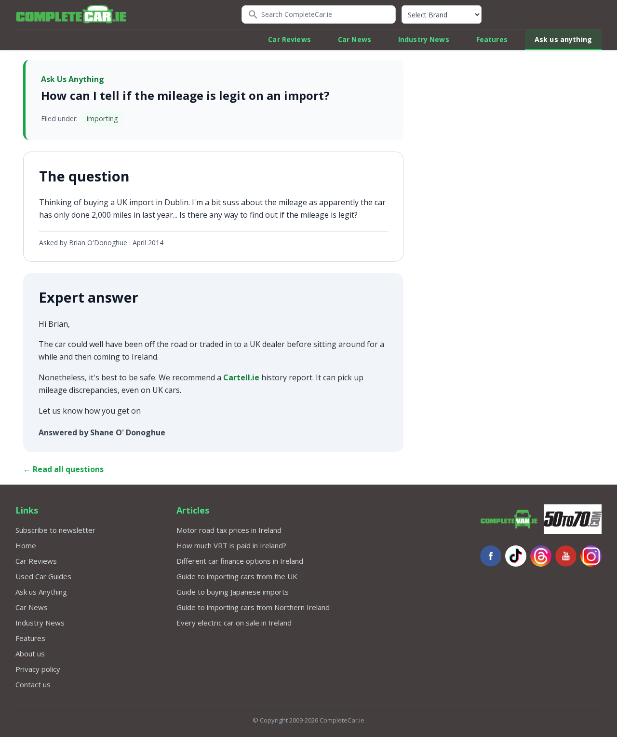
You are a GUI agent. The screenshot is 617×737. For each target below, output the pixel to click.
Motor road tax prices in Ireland (229, 530)
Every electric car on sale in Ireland (234, 622)
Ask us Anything (41, 592)
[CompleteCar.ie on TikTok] (515, 556)
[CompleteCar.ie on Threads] (540, 556)
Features (492, 39)
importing (102, 118)
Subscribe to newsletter (55, 530)
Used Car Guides (43, 576)
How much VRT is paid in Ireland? (231, 545)
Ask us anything (563, 39)
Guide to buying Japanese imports (232, 592)
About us (30, 653)
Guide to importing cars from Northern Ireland (253, 607)
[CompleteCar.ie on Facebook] (490, 556)
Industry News (423, 39)
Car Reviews (289, 39)
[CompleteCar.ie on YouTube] (566, 556)
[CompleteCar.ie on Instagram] (591, 556)
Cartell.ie (241, 377)
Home (25, 545)
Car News (354, 39)
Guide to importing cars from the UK (236, 576)
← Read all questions (63, 469)
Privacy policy (37, 669)
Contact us (33, 684)
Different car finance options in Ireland (239, 561)
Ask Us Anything (72, 79)
